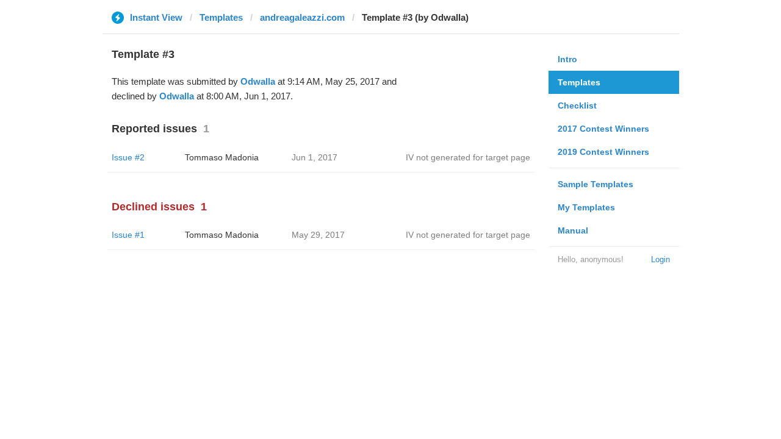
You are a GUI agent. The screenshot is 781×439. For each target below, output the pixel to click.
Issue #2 (128, 157)
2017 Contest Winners (603, 129)
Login (660, 259)
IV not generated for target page (468, 157)
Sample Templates (595, 184)
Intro (567, 59)
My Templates (586, 207)
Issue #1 (128, 235)
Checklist (577, 105)
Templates (221, 17)
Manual (573, 230)
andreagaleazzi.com (302, 17)
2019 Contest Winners (603, 152)
